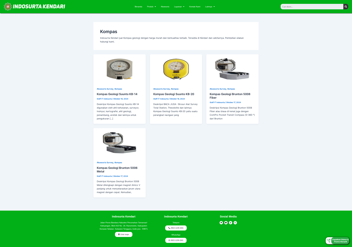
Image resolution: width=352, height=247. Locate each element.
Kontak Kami (194, 6)
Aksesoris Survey (105, 89)
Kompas (118, 89)
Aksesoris (165, 6)
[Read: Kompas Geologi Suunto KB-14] (120, 68)
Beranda (138, 6)
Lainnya (208, 6)
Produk (150, 6)
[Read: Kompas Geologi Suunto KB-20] (176, 68)
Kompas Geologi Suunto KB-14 (117, 94)
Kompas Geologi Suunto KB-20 (173, 94)
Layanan (178, 6)
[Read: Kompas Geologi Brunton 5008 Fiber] (232, 68)
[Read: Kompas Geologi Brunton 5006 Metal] (120, 142)
